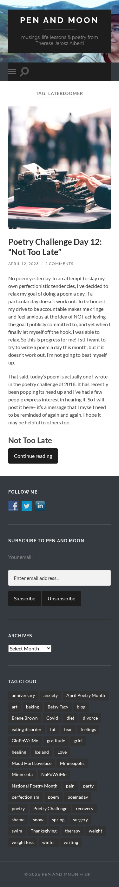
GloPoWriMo (25, 740)
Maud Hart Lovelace (31, 763)
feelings (88, 729)
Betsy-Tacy (58, 706)
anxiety (50, 695)
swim (17, 830)
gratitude (56, 740)
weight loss (23, 842)
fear (68, 729)
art (14, 706)
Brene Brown (25, 718)
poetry (18, 808)
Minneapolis (72, 763)
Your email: (20, 557)
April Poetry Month (85, 695)
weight (95, 830)
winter (48, 842)
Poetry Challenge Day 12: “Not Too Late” (55, 247)
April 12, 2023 (23, 263)
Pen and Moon (59, 20)
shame (18, 819)
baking (32, 706)
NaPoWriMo (54, 774)
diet (70, 718)
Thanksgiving (43, 830)
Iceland (42, 752)
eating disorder (27, 729)
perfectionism (25, 797)
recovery (84, 808)
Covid (52, 718)
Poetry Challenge (50, 808)
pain (70, 785)
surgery (80, 819)
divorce (90, 718)
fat (53, 729)
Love (62, 752)
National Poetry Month (34, 785)
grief (78, 740)
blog (81, 706)
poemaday (78, 797)
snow (38, 819)
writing (71, 842)
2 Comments (59, 263)
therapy (72, 830)
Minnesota (22, 774)
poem (53, 797)
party (88, 785)
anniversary (23, 695)
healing (19, 752)
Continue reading (33, 456)
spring (58, 819)
